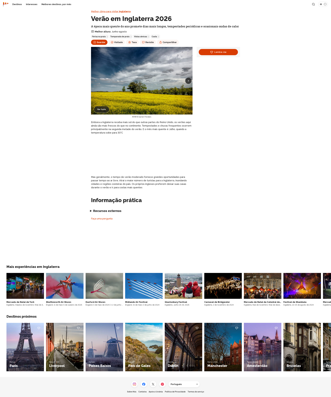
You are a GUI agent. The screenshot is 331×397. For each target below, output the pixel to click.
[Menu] (323, 4)
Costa (154, 37)
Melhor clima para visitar (111, 11)
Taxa (134, 42)
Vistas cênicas (140, 37)
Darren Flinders (144, 117)
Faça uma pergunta (101, 218)
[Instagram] (134, 384)
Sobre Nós (131, 392)
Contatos (142, 392)
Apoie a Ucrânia (156, 392)
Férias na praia (99, 37)
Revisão (149, 42)
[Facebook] (144, 384)
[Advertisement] (142, 155)
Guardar (101, 42)
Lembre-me (220, 52)
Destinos (17, 4)
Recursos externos (107, 211)
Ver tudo (101, 109)
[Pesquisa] (313, 4)
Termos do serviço (196, 392)
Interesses (31, 4)
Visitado (118, 42)
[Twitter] (153, 384)
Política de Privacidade (175, 392)
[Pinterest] (162, 384)
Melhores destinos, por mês (56, 4)
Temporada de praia (119, 37)
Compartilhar (170, 42)
